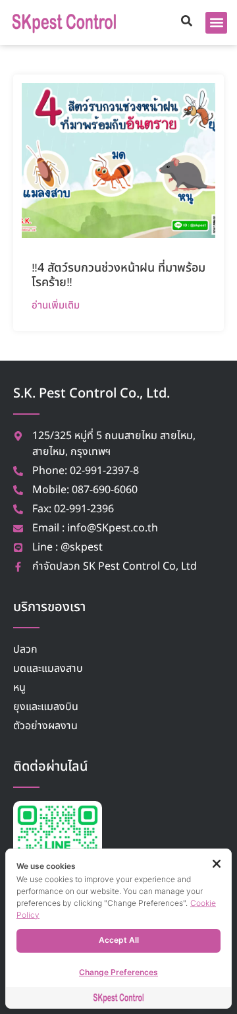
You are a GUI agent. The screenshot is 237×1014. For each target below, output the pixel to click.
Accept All (119, 940)
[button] (216, 23)
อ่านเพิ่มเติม (56, 305)
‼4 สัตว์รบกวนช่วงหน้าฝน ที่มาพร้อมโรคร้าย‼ (118, 275)
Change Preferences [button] (118, 972)
